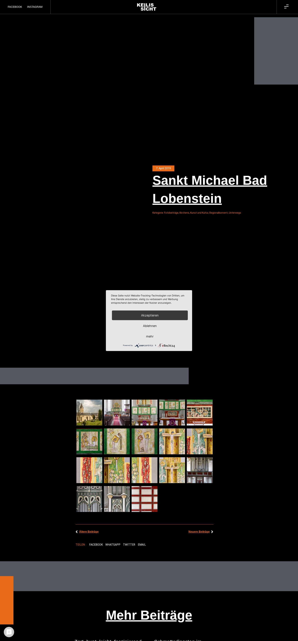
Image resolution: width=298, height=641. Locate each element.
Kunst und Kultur (199, 212)
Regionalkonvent (218, 212)
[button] (96, 545)
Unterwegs (235, 212)
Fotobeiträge (171, 212)
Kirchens (184, 212)
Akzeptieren (150, 315)
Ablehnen (150, 325)
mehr (150, 336)
